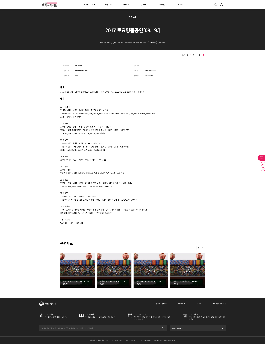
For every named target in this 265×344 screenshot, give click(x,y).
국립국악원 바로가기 (219, 304)
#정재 (144, 42)
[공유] (203, 55)
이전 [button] (198, 248)
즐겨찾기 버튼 (263, 164)
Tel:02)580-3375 (116, 340)
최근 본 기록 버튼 (263, 169)
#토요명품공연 (128, 42)
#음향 (101, 42)
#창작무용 (162, 42)
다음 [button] (203, 248)
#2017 (109, 42)
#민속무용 (153, 42)
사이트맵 (198, 304)
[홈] (49, 2)
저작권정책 (181, 304)
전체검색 (215, 4)
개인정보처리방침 (161, 304)
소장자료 (108, 4)
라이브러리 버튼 (261, 158)
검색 (162, 328)
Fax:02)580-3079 (131, 340)
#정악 (137, 42)
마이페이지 (221, 4)
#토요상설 (117, 42)
